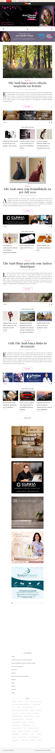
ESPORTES (14, 1)
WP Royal (12, 750)
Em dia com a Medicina (17, 666)
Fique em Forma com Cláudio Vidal (19, 676)
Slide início (13, 689)
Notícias (27, 80)
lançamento (26, 725)
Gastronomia (16, 722)
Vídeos (13, 692)
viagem (39, 740)
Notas (12, 683)
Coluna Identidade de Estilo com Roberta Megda (23, 663)
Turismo (32, 740)
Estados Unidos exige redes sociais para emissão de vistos (43, 325)
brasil (33, 710)
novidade (35, 731)
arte (13, 707)
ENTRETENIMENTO (21, 1)
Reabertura (25, 734)
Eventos (13, 673)
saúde (14, 737)
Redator (5, 122)
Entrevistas (14, 669)
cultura (22, 713)
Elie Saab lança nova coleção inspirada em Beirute (28, 84)
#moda (14, 701)
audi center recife (28, 707)
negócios (27, 731)
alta (26, 701)
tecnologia (24, 740)
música (14, 731)
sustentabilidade (34, 737)
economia (36, 713)
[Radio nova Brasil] (27, 41)
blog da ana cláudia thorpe (20, 710)
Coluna (13, 656)
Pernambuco (15, 734)
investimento (16, 725)
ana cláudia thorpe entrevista (21, 704)
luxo (24, 728)
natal (20, 731)
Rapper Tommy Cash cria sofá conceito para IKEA (44, 248)
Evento (38, 716)
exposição (29, 719)
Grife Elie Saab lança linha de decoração (27, 344)
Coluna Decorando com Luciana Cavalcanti (21, 659)
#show (20, 701)
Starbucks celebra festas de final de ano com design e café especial (10, 143)
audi (19, 707)
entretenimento (29, 716)
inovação (31, 722)
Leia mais (27, 106)
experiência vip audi (18, 719)
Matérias (27, 186)
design (29, 713)
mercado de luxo (33, 728)
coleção (14, 713)
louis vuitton (16, 728)
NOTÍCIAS (9, 1)
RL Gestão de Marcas (47, 750)
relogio (39, 734)
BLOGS (28, 1)
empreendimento (17, 716)
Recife (32, 734)
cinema (39, 710)
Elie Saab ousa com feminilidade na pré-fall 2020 (27, 190)
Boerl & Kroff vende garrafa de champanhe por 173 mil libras (10, 405)
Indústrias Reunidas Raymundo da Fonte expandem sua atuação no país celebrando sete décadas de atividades (27, 327)
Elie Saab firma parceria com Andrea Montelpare (27, 264)
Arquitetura (36, 704)
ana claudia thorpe (35, 701)
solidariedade (22, 737)
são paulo (15, 740)
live (33, 725)
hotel (24, 722)
